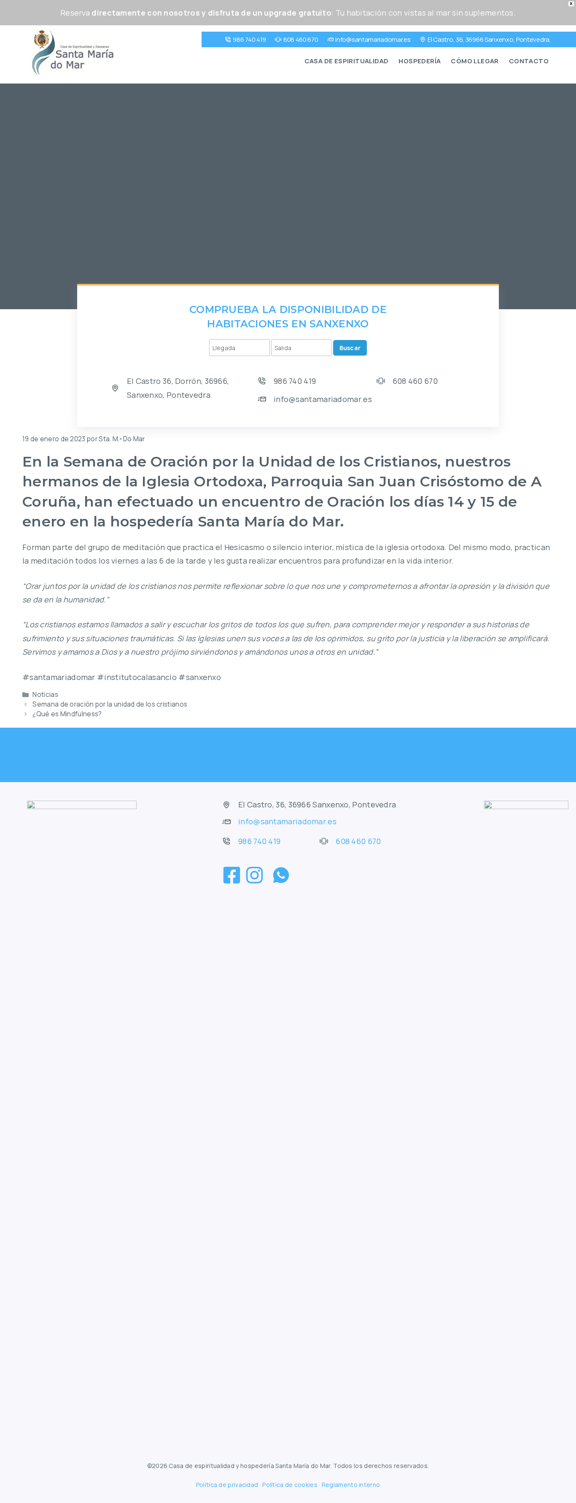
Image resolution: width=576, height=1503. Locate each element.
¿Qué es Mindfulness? (67, 714)
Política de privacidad (227, 1485)
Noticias (45, 694)
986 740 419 (249, 39)
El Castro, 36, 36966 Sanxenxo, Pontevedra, (489, 39)
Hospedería (419, 61)
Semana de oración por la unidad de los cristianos (109, 704)
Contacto (529, 61)
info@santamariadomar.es (372, 39)
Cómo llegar (474, 61)
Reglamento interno (351, 1485)
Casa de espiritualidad (346, 61)
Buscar (350, 348)
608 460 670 (300, 39)
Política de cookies (290, 1485)
